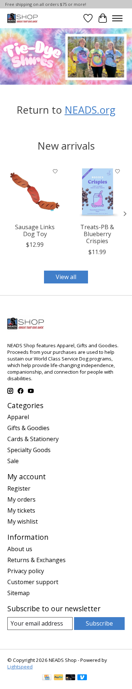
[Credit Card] (46, 678)
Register (18, 488)
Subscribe (99, 623)
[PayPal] (58, 678)
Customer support (32, 582)
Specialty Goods (29, 450)
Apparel (18, 417)
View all (66, 277)
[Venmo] (82, 678)
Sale (13, 461)
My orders (21, 499)
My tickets (21, 510)
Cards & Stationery (33, 439)
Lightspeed (20, 666)
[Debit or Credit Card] (70, 678)
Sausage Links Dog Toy (35, 230)
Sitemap (18, 593)
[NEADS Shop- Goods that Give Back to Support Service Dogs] (22, 18)
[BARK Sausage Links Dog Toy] (34, 191)
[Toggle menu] (117, 18)
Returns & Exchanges (36, 560)
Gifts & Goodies (28, 428)
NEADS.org (90, 110)
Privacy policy (25, 571)
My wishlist (22, 521)
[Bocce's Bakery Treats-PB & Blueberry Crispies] (97, 191)
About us (19, 549)
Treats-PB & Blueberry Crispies (97, 234)
